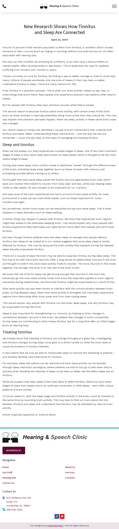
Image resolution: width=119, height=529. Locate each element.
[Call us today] (4, 6)
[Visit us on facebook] (57, 516)
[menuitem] (28, 467)
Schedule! (13, 450)
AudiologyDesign (55, 525)
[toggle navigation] (114, 6)
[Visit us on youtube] (62, 516)
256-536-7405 (14, 509)
